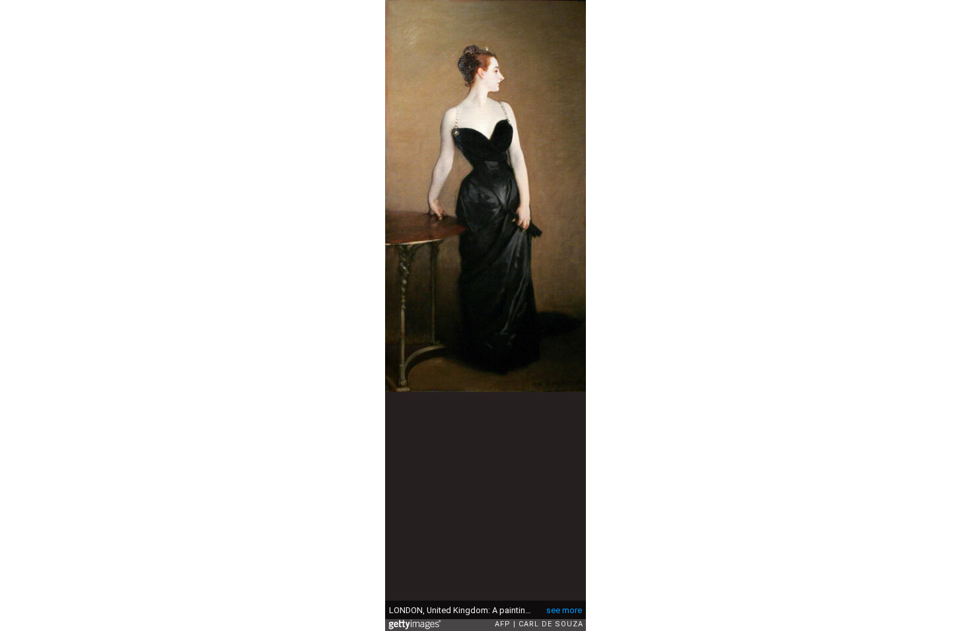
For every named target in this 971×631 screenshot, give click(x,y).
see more (564, 610)
